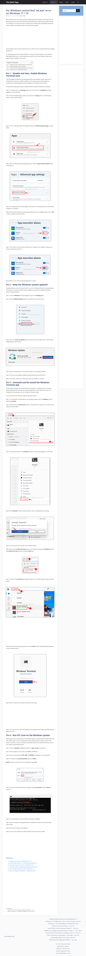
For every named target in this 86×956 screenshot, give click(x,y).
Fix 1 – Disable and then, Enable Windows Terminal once (19, 64)
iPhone (67, 2)
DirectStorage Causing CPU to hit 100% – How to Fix (63, 937)
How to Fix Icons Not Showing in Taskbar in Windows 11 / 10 (21, 910)
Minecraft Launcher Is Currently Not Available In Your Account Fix (21, 911)
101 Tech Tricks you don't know (63, 944)
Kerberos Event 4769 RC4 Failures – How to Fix (63, 926)
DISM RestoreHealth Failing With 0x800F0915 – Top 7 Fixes (63, 940)
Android (61, 2)
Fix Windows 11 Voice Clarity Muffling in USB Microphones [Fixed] (63, 923)
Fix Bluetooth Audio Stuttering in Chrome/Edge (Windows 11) (63, 919)
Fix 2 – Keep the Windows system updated (16, 66)
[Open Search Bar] (78, 2)
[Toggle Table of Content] (30, 63)
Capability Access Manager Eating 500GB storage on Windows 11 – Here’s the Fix (63, 930)
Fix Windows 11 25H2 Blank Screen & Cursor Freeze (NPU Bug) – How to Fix (63, 921)
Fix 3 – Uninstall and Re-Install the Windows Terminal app (19, 68)
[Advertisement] (30, 37)
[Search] (78, 10)
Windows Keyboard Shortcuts (63, 951)
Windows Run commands (63, 946)
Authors (73, 2)
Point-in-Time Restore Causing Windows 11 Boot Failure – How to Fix (63, 935)
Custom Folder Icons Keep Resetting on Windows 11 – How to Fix (63, 928)
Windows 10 (45, 2)
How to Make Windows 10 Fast (63, 953)
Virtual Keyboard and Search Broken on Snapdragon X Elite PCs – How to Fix (63, 933)
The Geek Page (12, 2)
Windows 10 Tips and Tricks (63, 948)
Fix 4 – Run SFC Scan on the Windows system (17, 69)
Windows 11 (54, 2)
